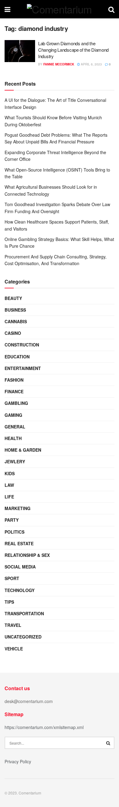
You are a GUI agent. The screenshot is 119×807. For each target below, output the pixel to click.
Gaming (13, 415)
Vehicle (14, 649)
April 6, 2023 (91, 64)
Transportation (24, 613)
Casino (13, 333)
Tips (9, 602)
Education (17, 357)
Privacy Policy (18, 761)
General (15, 427)
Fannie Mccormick (58, 64)
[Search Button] (108, 743)
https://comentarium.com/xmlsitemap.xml (44, 727)
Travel (13, 625)
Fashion (14, 380)
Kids (10, 473)
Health (13, 438)
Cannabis (16, 321)
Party (12, 520)
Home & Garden (23, 450)
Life (9, 497)
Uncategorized (23, 637)
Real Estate (19, 543)
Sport (12, 578)
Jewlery (15, 461)
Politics (14, 532)
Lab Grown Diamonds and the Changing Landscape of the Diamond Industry (73, 49)
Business (15, 310)
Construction (22, 345)
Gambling (16, 403)
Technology (19, 590)
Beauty (13, 298)
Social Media (20, 567)
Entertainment (23, 368)
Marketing (18, 508)
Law (9, 485)
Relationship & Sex (27, 555)
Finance (14, 391)
